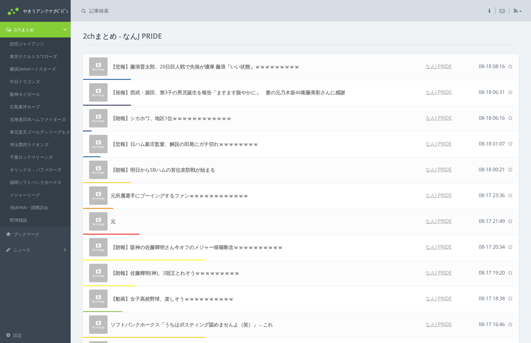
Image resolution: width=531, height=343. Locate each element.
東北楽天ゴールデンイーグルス (40, 132)
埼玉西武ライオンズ (29, 144)
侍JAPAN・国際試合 (29, 207)
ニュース (21, 250)
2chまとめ (23, 30)
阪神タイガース (25, 94)
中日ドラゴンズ (25, 81)
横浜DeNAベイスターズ (33, 69)
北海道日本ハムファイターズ (38, 119)
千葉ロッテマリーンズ (31, 157)
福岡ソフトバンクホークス (35, 182)
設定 (17, 335)
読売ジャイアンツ (27, 44)
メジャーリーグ (25, 195)
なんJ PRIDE (439, 66)
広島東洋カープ (25, 107)
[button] (489, 10)
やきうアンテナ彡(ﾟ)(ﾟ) (45, 11)
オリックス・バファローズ (35, 170)
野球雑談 (18, 220)
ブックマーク (25, 234)
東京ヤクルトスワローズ (33, 56)
